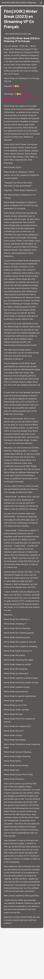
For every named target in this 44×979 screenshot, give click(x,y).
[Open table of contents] (41, 2)
